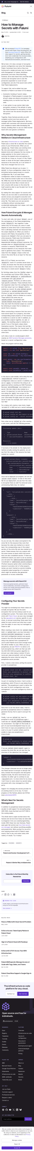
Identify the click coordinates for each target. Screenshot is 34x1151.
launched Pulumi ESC (15, 52)
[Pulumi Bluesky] (21, 1110)
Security (20, 1077)
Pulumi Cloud (13, 616)
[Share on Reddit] (8, 895)
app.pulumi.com (11, 618)
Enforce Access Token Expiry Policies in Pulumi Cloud (15, 932)
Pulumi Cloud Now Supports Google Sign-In (16, 973)
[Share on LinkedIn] (5, 895)
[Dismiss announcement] (32, 2)
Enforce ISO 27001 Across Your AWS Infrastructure (14, 952)
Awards (20, 1074)
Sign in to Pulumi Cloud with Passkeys (14, 942)
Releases (4, 1047)
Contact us (10, 994)
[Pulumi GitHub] (7, 1110)
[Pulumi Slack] (3, 1110)
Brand (20, 1079)
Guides (4, 1041)
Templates (5, 1036)
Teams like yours (7, 1079)
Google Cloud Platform (9, 1068)
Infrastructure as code (25, 1033)
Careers (20, 1068)
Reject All (17, 1144)
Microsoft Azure (7, 1065)
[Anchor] (31, 137)
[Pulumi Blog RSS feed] (31, 12)
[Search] (27, 12)
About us (21, 1063)
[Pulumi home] (6, 6)
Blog (3, 13)
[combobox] (27, 12)
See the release (24, 1)
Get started (8, 593)
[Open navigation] (31, 6)
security (18, 843)
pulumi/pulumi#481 (10, 795)
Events (4, 1044)
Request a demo (7, 1097)
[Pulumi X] (14, 1110)
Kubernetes (5, 1071)
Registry (4, 1033)
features (11, 843)
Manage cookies (17, 1140)
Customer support (7, 1092)
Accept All (17, 1148)
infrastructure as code (15, 141)
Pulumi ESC (18, 48)
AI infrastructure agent (25, 1046)
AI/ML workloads (7, 1077)
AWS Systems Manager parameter (20, 338)
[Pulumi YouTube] (10, 1110)
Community (5, 1050)
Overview (21, 1030)
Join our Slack (6, 1089)
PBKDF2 (17, 647)
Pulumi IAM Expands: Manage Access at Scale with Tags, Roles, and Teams (15, 963)
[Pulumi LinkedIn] (17, 1110)
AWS (3, 1063)
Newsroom (21, 1071)
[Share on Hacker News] (14, 895)
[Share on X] (11, 895)
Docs (3, 1030)
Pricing (20, 1053)
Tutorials (5, 20)
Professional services (8, 1095)
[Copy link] (2, 895)
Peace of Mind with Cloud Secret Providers (16, 922)
